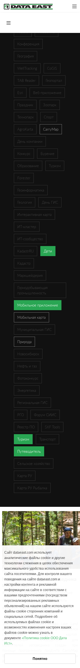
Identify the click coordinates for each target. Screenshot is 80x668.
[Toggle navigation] (74, 6)
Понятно (40, 659)
